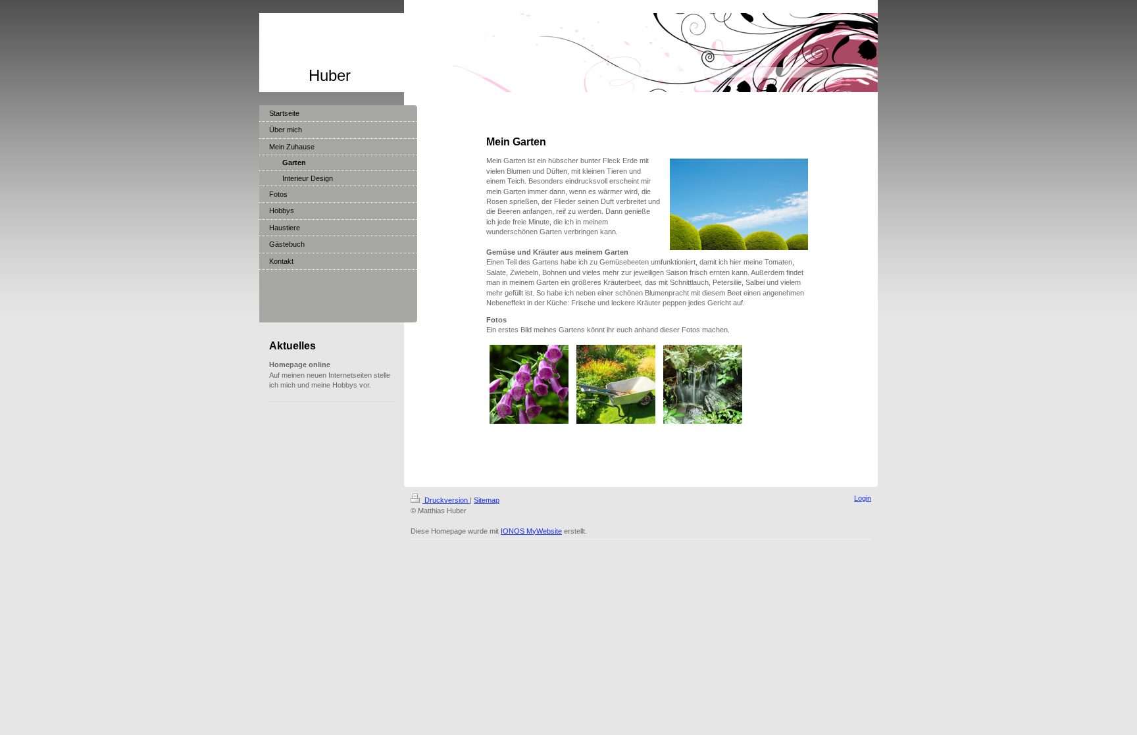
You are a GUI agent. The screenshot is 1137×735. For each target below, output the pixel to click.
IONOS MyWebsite (531, 531)
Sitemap (486, 500)
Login (862, 498)
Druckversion (446, 500)
